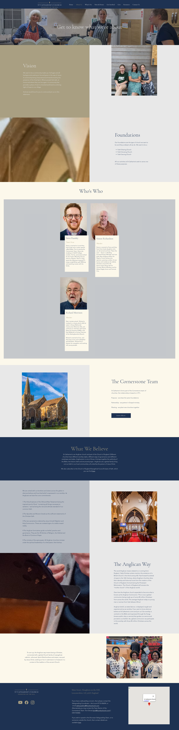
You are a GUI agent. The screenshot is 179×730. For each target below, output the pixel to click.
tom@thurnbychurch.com (101, 710)
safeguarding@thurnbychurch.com (87, 706)
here (93, 471)
